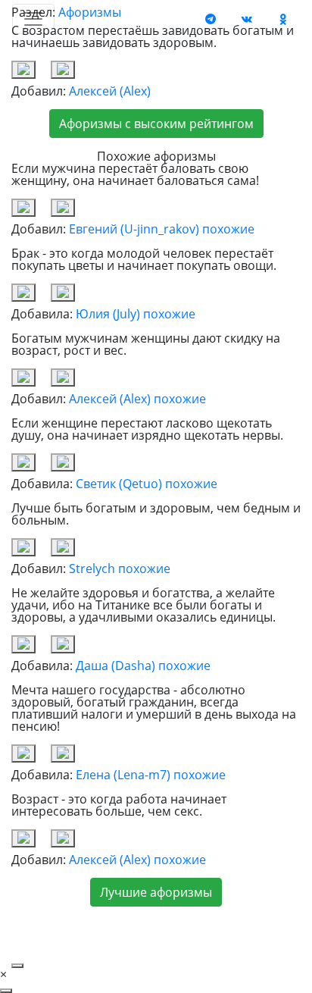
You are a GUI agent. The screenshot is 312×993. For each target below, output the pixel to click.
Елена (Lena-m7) (123, 774)
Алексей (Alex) (110, 91)
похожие (228, 229)
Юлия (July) (108, 313)
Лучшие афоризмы (156, 892)
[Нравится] (23, 70)
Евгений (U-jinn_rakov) (134, 229)
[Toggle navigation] (33, 19)
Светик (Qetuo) (119, 483)
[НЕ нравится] (63, 70)
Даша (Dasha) (115, 665)
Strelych (92, 568)
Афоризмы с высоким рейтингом (156, 123)
